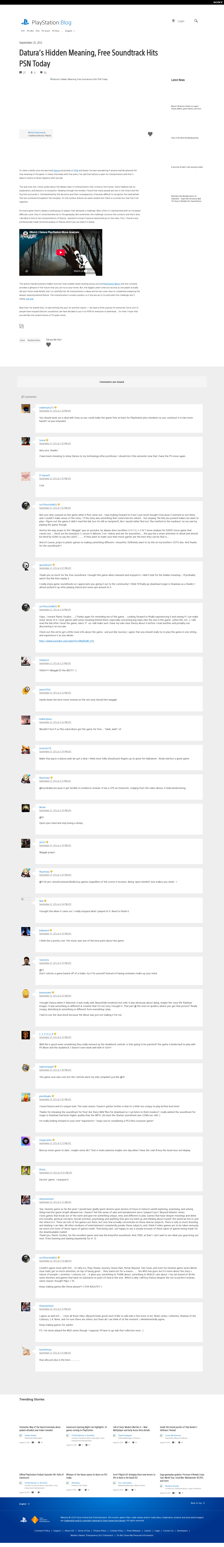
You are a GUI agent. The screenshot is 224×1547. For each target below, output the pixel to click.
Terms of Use (84, 1530)
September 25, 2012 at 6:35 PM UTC (55, 1037)
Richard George (172, 1486)
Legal (157, 1530)
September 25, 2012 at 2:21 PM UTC (55, 663)
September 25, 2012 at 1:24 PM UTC (55, 410)
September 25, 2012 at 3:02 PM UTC (55, 722)
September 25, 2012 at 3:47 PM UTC (55, 874)
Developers (182, 1530)
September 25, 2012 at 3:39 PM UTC (55, 845)
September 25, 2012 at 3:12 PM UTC (55, 780)
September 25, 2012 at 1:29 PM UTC (55, 443)
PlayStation (52, 22)
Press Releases (134, 1530)
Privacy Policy (99, 1530)
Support (57, 1530)
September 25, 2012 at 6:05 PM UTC (55, 995)
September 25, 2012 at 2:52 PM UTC (55, 692)
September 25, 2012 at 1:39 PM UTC (55, 478)
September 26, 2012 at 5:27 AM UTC (55, 1202)
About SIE (69, 1530)
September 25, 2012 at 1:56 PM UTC (55, 507)
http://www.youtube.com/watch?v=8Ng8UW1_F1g (66, 640)
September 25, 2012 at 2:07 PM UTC (55, 568)
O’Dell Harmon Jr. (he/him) (83, 1435)
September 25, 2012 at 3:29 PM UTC (55, 810)
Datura (57, 170)
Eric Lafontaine (125, 1482)
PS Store (46, 30)
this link (29, 298)
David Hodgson (125, 1435)
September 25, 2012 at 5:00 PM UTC (55, 933)
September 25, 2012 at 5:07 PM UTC (55, 963)
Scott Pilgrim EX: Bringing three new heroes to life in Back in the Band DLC (134, 1476)
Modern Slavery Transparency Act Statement (92, 1535)
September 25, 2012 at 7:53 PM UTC (55, 1143)
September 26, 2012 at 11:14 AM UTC (55, 1260)
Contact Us (168, 1530)
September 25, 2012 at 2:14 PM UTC (55, 609)
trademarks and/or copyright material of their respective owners (95, 1520)
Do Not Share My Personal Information (135, 1535)
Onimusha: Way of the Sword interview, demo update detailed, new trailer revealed (40, 1428)
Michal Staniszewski (36, 132)
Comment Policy (42, 1530)
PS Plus (55, 30)
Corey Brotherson (173, 1435)
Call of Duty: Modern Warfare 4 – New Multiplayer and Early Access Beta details (131, 1428)
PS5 (23, 30)
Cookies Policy (116, 1530)
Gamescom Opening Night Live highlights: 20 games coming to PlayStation (86, 1428)
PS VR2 (30, 30)
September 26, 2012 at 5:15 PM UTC (55, 1308)
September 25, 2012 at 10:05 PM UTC (55, 1172)
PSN (76, 170)
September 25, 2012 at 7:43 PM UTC (55, 1099)
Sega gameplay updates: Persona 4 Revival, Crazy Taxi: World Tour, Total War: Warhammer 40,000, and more (182, 1477)
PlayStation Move (111, 283)
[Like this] (39, 1442)
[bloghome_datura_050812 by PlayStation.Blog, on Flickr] (80, 161)
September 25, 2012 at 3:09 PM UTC (55, 751)
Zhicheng (75, 1482)
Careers (147, 1530)
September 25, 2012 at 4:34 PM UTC (55, 904)
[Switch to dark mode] (173, 21)
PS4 (38, 30)
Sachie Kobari (30, 1435)
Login (181, 21)
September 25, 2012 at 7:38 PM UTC (55, 1069)
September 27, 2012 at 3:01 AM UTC (55, 1352)
